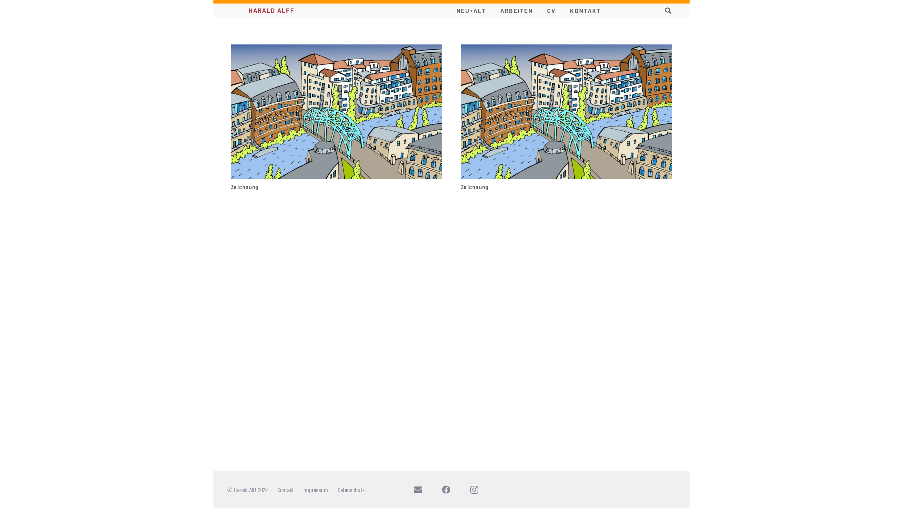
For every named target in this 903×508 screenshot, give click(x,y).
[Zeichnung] (336, 48)
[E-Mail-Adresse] (418, 489)
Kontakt (285, 490)
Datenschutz (351, 490)
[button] (668, 10)
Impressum (315, 490)
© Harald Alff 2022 (247, 490)
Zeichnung (245, 186)
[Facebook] (446, 489)
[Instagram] (474, 489)
